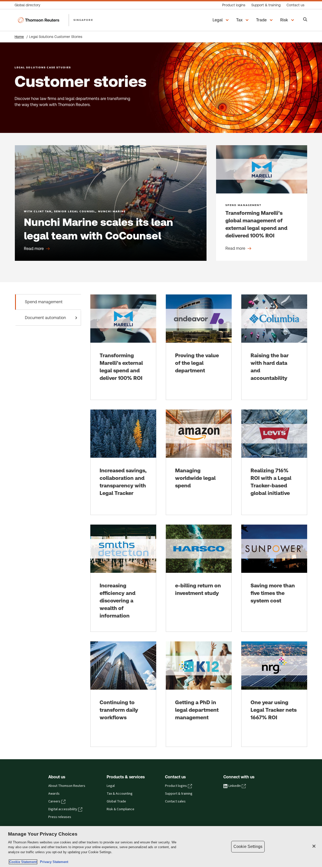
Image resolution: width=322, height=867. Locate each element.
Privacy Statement (53, 862)
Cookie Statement (23, 862)
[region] (161, 846)
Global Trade (116, 801)
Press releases (59, 817)
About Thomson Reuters (66, 786)
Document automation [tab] (45, 317)
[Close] (313, 846)
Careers (54, 801)
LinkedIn (234, 786)
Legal (111, 786)
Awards (54, 793)
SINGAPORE (83, 20)
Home (19, 37)
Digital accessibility (62, 809)
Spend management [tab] (44, 301)
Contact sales (175, 801)
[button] (221, 20)
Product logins (176, 786)
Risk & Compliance (120, 809)
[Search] (305, 20)
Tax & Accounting (120, 793)
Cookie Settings (247, 846)
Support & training (178, 793)
